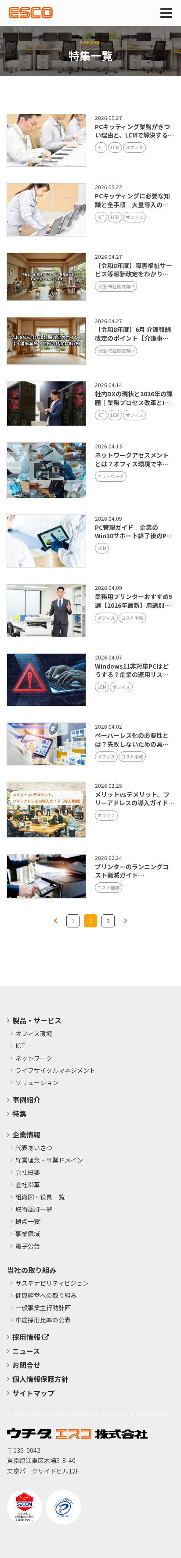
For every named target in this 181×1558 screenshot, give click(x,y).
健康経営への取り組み (46, 1296)
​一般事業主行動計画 (43, 1308)
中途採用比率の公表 (43, 1320)
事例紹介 (26, 1099)
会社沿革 (27, 1185)
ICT (101, 147)
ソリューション (36, 1083)
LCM (115, 147)
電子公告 (27, 1246)
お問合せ (26, 1365)
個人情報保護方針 (40, 1379)
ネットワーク (111, 476)
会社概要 (27, 1173)
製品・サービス (37, 1020)
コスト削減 (132, 617)
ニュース (26, 1351)
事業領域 (27, 1234)
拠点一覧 (27, 1222)
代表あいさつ (33, 1148)
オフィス (134, 147)
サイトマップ (33, 1393)
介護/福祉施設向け (116, 286)
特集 (19, 1113)
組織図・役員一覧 (40, 1197)
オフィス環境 (33, 1034)
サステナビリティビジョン (52, 1283)
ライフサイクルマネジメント (55, 1071)
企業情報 (26, 1134)
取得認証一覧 (33, 1209)
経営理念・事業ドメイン (49, 1160)
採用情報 (27, 1336)
